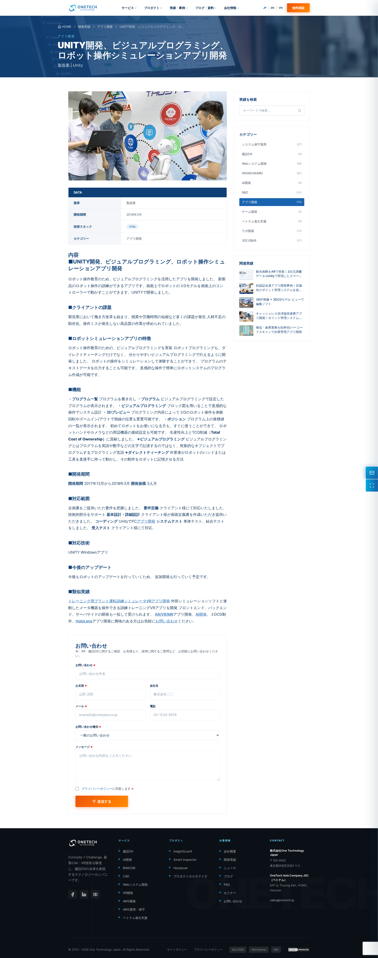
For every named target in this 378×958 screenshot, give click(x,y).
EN (272, 7)
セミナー (230, 893)
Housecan (180, 868)
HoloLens (84, 621)
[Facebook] (72, 894)
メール (81, 706)
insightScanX (182, 851)
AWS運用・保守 (134, 909)
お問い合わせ (167, 621)
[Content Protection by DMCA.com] (299, 950)
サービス (128, 8)
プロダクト (151, 8)
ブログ (228, 876)
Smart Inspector (184, 859)
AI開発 (201, 614)
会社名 (154, 685)
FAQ (227, 884)
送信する (104, 801)
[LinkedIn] (84, 894)
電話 (153, 706)
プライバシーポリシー (97, 788)
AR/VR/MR (164, 614)
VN (281, 7)
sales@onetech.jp (282, 900)
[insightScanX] (372, 485)
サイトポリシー (177, 949)
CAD (126, 876)
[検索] (299, 110)
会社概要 (230, 851)
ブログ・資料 (204, 8)
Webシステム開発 (135, 884)
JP (264, 7)
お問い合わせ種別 (88, 726)
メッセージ (84, 746)
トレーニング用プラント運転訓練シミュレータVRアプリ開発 (119, 601)
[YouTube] (95, 894)
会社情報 (230, 8)
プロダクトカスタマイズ (190, 876)
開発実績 (84, 26)
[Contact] (372, 473)
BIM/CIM (129, 868)
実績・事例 (177, 8)
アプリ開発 (105, 26)
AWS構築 (129, 901)
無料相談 (298, 8)
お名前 (81, 685)
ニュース (230, 868)
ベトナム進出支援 (135, 918)
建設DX (128, 851)
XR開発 (128, 893)
